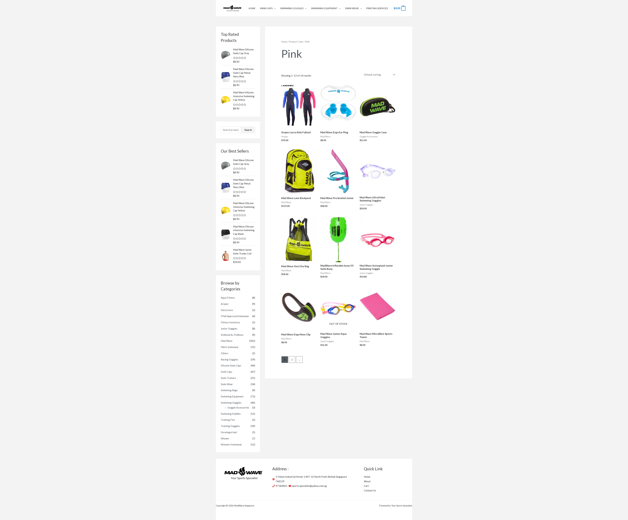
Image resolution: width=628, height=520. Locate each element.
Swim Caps (226, 371)
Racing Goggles (229, 359)
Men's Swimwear (230, 347)
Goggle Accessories (238, 407)
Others (224, 353)
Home (284, 41)
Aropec (225, 303)
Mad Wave (226, 340)
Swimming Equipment (232, 396)
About (367, 481)
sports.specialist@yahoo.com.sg (309, 485)
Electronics (227, 310)
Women (225, 438)
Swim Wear (227, 384)
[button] (274, 8)
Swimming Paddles (231, 413)
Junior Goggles (229, 328)
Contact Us (370, 490)
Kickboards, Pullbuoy (232, 334)
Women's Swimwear (231, 444)
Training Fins (228, 419)
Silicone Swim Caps (231, 365)
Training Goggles (230, 426)
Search (248, 129)
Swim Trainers (228, 377)
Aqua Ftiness (228, 297)
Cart (366, 485)
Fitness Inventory (230, 322)
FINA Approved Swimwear (235, 316)
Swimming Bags (229, 390)
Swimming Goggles (231, 402)
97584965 (281, 485)
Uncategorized (229, 432)
